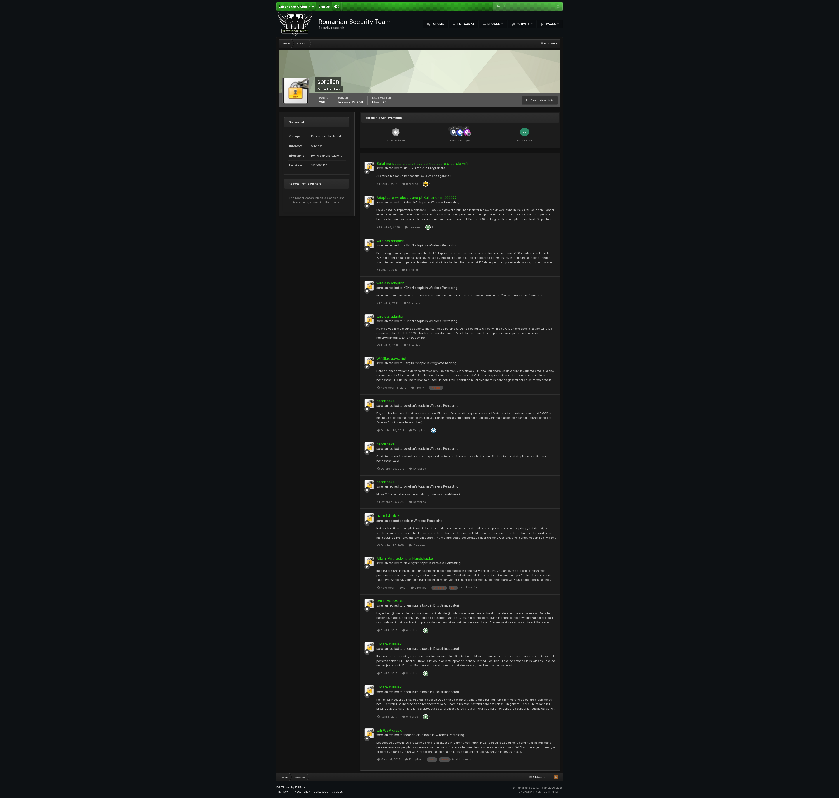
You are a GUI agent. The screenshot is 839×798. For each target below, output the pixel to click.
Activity (523, 24)
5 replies (414, 227)
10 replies (419, 430)
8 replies (411, 184)
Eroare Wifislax (389, 644)
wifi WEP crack (389, 730)
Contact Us (321, 791)
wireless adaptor (390, 241)
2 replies (420, 587)
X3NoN (409, 245)
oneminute (411, 605)
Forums (437, 24)
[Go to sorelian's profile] (369, 166)
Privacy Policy (301, 791)
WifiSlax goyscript (391, 358)
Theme (281, 791)
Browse (494, 24)
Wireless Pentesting (445, 202)
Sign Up (324, 6)
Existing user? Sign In (295, 6)
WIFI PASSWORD (391, 601)
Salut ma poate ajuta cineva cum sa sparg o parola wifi (422, 163)
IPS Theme (283, 787)
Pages (551, 24)
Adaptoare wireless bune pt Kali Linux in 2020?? (416, 197)
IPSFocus (301, 787)
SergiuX (409, 363)
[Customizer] (336, 6)
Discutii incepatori (446, 605)
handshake (385, 401)
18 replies (412, 269)
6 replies (411, 630)
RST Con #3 (465, 24)
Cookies (337, 791)
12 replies (415, 759)
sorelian (382, 168)
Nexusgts (410, 563)
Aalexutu (410, 202)
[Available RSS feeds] (556, 777)
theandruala (412, 735)
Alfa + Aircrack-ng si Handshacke (404, 558)
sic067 (408, 168)
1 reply (419, 387)
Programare (436, 168)
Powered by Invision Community (537, 791)
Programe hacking (443, 363)
